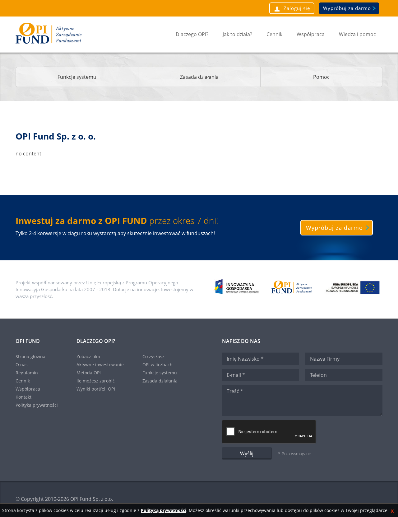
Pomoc (321, 77)
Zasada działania (199, 77)
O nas (22, 365)
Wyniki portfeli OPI (95, 389)
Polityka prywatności (37, 405)
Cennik (274, 34)
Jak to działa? (237, 34)
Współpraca (311, 34)
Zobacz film (88, 356)
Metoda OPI (88, 373)
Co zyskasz (153, 356)
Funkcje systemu (77, 77)
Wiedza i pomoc (357, 34)
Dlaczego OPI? (192, 34)
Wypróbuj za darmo (347, 8)
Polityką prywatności (163, 510)
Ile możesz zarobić (95, 381)
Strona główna (30, 356)
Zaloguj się (296, 8)
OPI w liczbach (157, 365)
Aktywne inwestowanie (100, 365)
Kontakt (23, 397)
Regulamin (27, 373)
